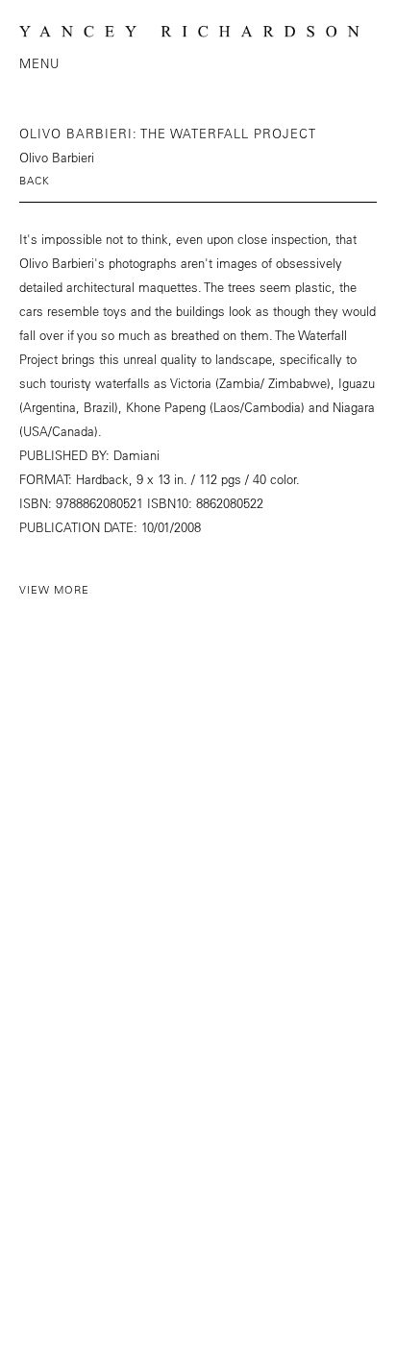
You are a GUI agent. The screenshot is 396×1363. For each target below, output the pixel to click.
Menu (39, 63)
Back (34, 180)
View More (54, 589)
